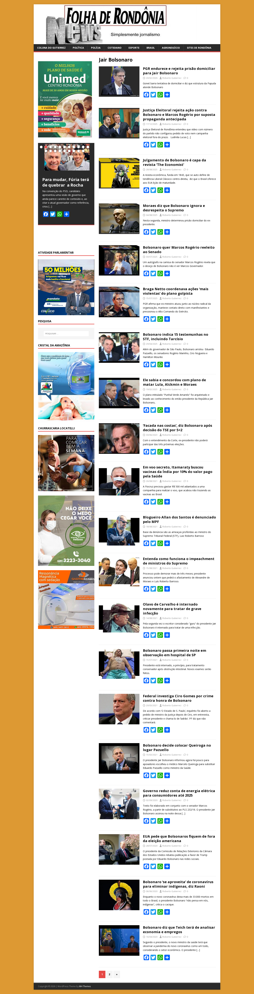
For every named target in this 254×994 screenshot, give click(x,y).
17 (69, 150)
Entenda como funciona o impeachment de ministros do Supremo (178, 561)
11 (87, 147)
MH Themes (85, 986)
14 (55, 150)
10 (83, 147)
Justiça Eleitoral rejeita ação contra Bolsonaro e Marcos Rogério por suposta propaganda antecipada (179, 114)
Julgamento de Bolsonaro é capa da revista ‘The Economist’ (174, 162)
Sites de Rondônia (199, 47)
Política (78, 47)
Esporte (134, 47)
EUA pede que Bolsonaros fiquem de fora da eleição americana (179, 838)
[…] (189, 137)
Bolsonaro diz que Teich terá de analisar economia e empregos (179, 929)
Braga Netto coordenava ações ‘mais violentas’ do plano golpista (175, 291)
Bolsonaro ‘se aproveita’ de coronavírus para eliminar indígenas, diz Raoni (178, 884)
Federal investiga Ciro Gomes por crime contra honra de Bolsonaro (178, 698)
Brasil (151, 47)
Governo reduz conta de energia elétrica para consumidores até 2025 (179, 793)
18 (73, 150)
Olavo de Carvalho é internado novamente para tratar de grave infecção (172, 609)
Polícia (96, 47)
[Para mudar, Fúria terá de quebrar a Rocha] (66, 157)
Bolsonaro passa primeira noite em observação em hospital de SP (174, 652)
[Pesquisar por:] (66, 334)
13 (50, 150)
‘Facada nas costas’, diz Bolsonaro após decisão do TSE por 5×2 (177, 427)
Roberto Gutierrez (171, 77)
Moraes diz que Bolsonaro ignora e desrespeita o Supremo (174, 207)
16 (64, 150)
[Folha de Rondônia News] (120, 42)
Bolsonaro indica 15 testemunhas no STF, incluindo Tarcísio (175, 336)
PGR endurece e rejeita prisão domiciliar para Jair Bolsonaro (179, 70)
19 (78, 150)
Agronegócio (171, 47)
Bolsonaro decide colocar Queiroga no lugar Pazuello (177, 747)
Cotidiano (114, 47)
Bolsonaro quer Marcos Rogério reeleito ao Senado (179, 249)
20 (83, 150)
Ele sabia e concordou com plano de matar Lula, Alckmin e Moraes (174, 382)
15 (59, 150)
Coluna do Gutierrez (51, 47)
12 (45, 150)
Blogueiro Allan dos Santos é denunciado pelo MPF (179, 519)
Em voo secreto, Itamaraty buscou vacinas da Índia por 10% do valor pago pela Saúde (177, 471)
